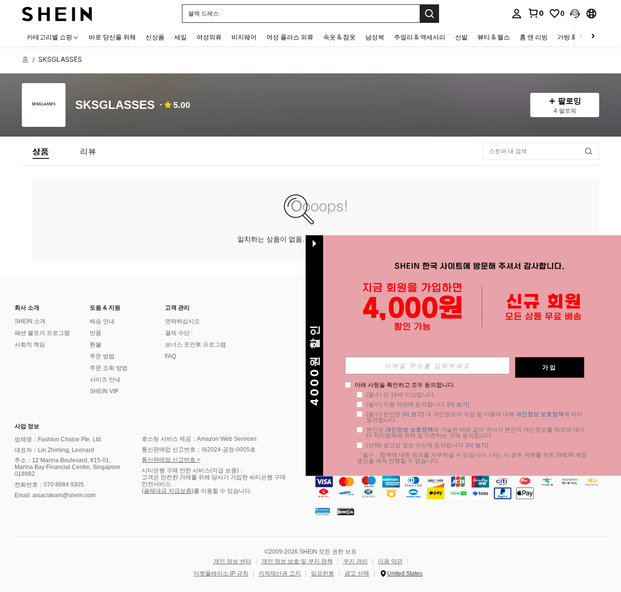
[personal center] (517, 13)
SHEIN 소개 (30, 321)
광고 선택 (356, 573)
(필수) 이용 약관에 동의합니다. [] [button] (417, 404)
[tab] (41, 151)
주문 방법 (102, 356)
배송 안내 (102, 321)
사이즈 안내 (105, 379)
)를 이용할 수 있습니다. (222, 491)
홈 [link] (25, 59)
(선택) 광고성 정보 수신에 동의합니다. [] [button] (427, 445)
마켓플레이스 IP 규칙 (221, 573)
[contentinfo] (465, 487)
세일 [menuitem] (180, 37)
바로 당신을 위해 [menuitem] (112, 37)
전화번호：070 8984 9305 (49, 484)
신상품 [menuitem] (155, 37)
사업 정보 (27, 426)
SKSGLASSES (115, 105)
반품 (95, 333)
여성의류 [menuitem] (209, 37)
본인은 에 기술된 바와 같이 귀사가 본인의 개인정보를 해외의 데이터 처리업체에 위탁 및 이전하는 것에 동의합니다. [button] (475, 432)
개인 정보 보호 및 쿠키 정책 (297, 561)
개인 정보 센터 (232, 561)
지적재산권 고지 (280, 573)
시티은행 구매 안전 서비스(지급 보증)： (193, 470)
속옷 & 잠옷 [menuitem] (339, 37)
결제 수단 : (179, 333)
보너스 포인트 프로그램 (195, 344)
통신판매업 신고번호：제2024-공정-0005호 (199, 449)
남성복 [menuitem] (374, 37)
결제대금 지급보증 (168, 491)
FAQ (170, 356)
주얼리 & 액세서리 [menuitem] (419, 37)
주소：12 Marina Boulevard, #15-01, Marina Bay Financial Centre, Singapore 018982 (67, 467)
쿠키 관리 (355, 561)
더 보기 (458, 404)
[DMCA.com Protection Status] (345, 511)
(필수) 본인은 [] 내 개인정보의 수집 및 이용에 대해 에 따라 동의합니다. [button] (475, 417)
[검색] (429, 13)
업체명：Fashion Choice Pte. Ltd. (58, 439)
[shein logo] (57, 13)
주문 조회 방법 (109, 368)
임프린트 (322, 573)
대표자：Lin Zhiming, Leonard (54, 450)
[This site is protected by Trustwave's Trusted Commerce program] (322, 511)
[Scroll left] (581, 36)
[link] (535, 13)
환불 (95, 344)
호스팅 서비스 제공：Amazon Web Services (199, 438)
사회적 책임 (30, 344)
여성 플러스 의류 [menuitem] (289, 37)
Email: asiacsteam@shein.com (55, 495)
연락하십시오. (183, 321)
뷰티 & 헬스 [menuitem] (493, 37)
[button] (575, 13)
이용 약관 (390, 561)
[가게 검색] (588, 151)
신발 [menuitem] (461, 37)
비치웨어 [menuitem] (244, 37)
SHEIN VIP (104, 391)
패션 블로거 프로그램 (42, 333)
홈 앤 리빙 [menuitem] (534, 37)
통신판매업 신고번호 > (171, 459)
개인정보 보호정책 (540, 414)
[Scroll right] (592, 36)
